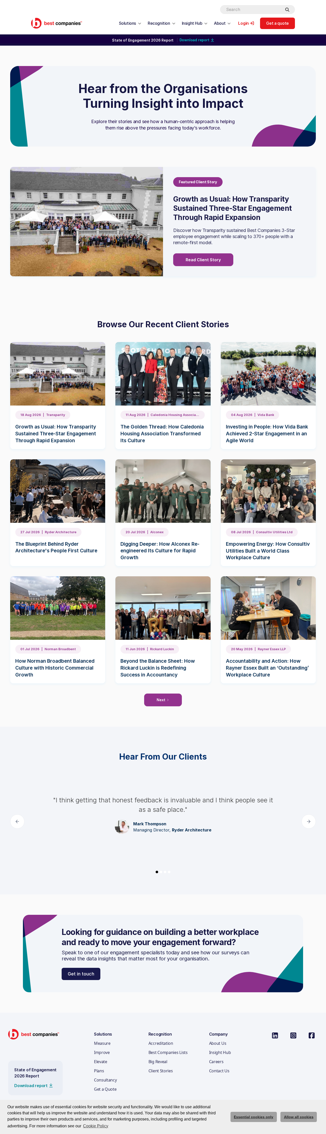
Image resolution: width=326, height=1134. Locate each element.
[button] (130, 23)
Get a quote (277, 23)
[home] (56, 23)
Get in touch (81, 973)
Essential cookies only (253, 1117)
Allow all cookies (299, 1117)
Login (243, 23)
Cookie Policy (95, 1126)
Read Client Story (203, 259)
